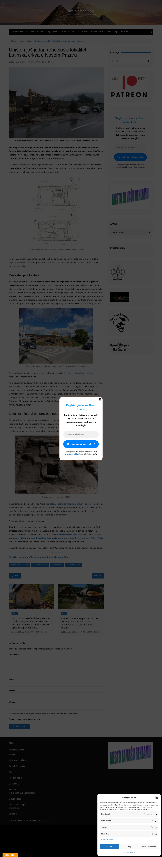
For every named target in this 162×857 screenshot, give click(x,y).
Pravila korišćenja (129, 852)
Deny (129, 846)
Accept (109, 846)
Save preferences (149, 846)
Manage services (107, 840)
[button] (157, 797)
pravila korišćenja (73, 454)
